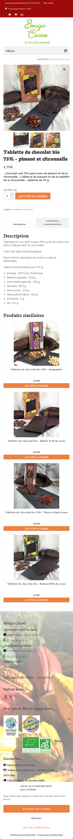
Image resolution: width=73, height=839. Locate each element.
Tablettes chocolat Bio (59, 59)
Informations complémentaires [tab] (52, 222)
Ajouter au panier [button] (36, 385)
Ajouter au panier (32, 196)
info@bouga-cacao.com (21, 650)
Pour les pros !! (12, 666)
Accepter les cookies (36, 808)
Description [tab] (19, 224)
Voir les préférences (36, 827)
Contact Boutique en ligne (20, 629)
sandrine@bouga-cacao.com (24, 634)
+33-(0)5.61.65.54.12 (16, 640)
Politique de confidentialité (23, 834)
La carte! (43, 677)
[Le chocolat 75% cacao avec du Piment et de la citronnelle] (21, 140)
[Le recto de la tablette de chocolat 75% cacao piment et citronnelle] (37, 140)
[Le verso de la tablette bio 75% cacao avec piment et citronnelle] (53, 140)
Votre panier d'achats (19, 8)
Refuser (36, 818)
